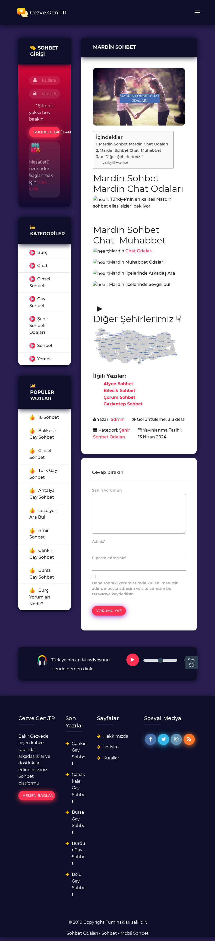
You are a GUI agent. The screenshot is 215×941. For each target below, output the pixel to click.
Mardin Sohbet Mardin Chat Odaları (133, 144)
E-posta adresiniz (109, 558)
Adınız (98, 541)
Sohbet (45, 345)
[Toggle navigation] (197, 12)
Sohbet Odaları (82, 933)
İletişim (111, 746)
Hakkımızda (115, 736)
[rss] (189, 739)
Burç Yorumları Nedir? (39, 597)
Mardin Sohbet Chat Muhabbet (130, 150)
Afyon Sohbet (118, 383)
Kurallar (111, 757)
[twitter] (163, 739)
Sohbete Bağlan (46, 131)
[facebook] (150, 739)
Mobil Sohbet (135, 933)
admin (118, 419)
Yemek (44, 358)
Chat (42, 265)
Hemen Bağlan (38, 795)
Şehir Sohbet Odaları (38, 325)
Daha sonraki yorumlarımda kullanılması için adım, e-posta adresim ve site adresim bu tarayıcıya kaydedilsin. (135, 588)
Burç (42, 252)
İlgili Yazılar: (117, 163)
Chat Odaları (138, 250)
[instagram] (176, 739)
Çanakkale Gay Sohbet (78, 788)
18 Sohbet (48, 417)
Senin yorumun (107, 490)
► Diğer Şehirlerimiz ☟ (122, 156)
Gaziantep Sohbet (123, 403)
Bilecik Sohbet (119, 390)
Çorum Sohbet (119, 397)
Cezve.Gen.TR (48, 12)
